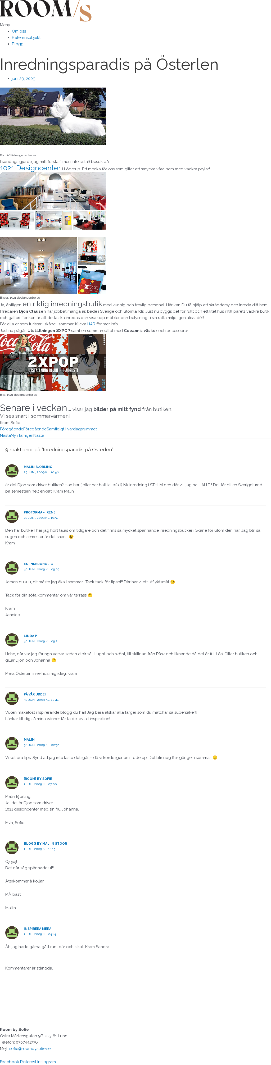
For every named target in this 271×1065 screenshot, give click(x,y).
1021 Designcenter (30, 168)
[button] (135, 25)
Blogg (18, 44)
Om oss (19, 31)
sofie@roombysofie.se (30, 1048)
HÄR (91, 324)
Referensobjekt (26, 37)
